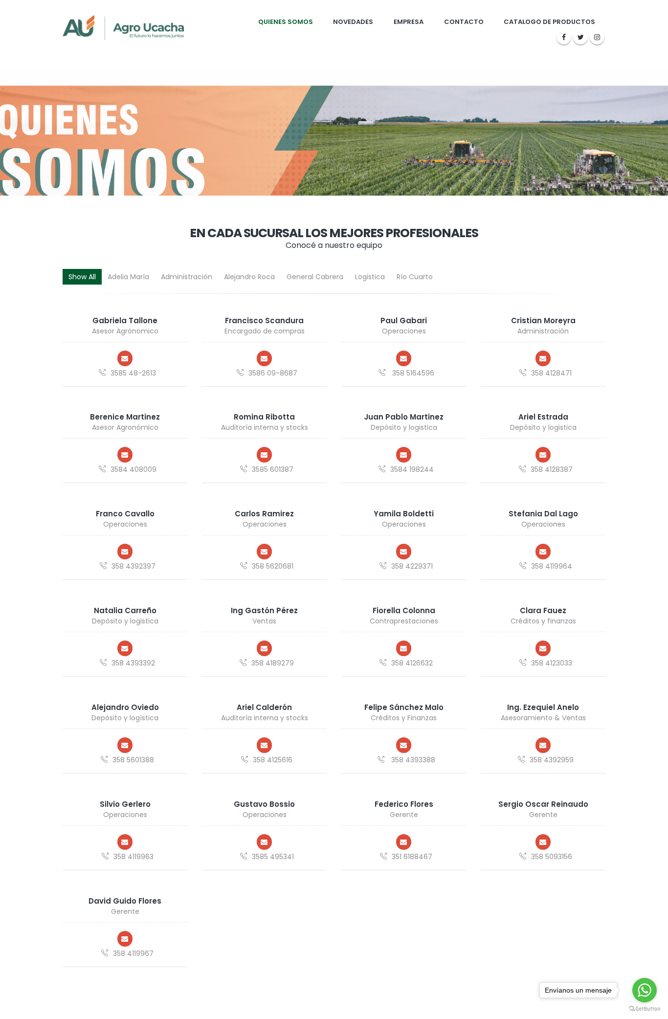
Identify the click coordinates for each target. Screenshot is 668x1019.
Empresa (408, 21)
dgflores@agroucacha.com (125, 939)
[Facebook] (564, 37)
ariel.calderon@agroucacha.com (264, 745)
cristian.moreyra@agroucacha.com (543, 358)
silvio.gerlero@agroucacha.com (125, 842)
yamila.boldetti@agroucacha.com (404, 551)
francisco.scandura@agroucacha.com (264, 358)
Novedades (353, 21)
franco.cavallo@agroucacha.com (125, 551)
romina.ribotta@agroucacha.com (264, 455)
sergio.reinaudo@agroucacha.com (543, 842)
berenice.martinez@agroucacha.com (125, 455)
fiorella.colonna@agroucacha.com (404, 648)
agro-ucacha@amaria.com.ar (264, 842)
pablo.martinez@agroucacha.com (404, 455)
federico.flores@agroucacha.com (404, 842)
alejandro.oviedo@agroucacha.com (125, 745)
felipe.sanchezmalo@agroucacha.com (404, 745)
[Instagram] (597, 37)
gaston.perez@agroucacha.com (264, 648)
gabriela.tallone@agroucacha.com (125, 358)
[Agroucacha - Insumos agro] (123, 27)
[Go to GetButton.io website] (644, 1009)
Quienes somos (285, 21)
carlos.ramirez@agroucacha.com (264, 551)
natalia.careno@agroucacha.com (125, 648)
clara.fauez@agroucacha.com (543, 648)
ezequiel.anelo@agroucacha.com (543, 745)
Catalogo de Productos (549, 21)
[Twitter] (580, 37)
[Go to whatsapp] (644, 990)
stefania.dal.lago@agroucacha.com (543, 551)
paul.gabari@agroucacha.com (404, 358)
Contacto (464, 21)
